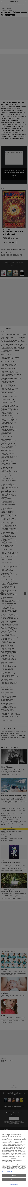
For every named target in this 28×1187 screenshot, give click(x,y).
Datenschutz (13, 1157)
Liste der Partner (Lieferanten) (7, 1171)
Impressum (18, 1157)
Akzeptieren (14, 1175)
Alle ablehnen (14, 1179)
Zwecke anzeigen (14, 1184)
